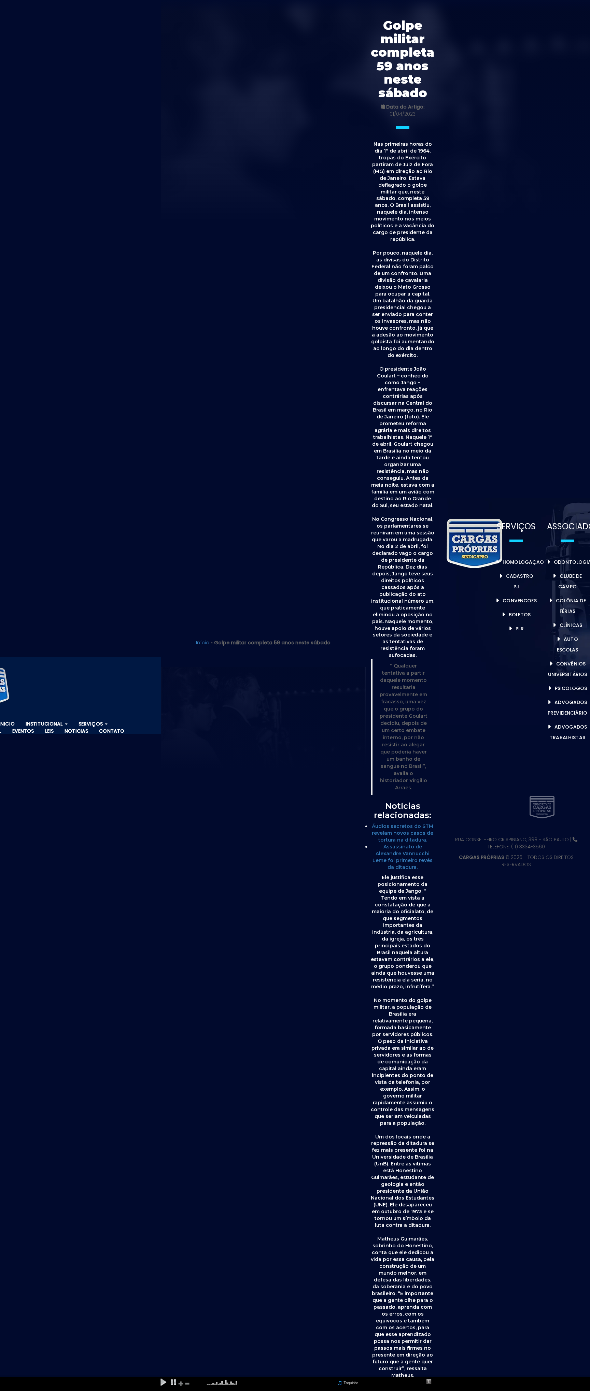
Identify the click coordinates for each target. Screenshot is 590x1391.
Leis (49, 731)
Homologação (523, 562)
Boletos (520, 614)
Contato (111, 731)
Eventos (23, 731)
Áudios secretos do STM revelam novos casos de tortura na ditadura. (402, 833)
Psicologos (571, 688)
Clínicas (571, 625)
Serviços (91, 723)
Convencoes (519, 600)
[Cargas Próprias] (475, 542)
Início (202, 642)
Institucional (45, 723)
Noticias (76, 731)
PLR (519, 628)
